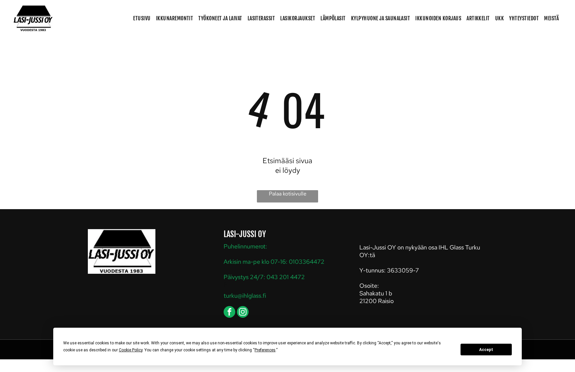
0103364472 (306, 261)
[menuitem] (141, 18)
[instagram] (243, 312)
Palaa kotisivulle (287, 193)
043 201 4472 (286, 277)
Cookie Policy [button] (130, 350)
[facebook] (229, 312)
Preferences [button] (265, 350)
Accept (486, 349)
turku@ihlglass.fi (245, 295)
